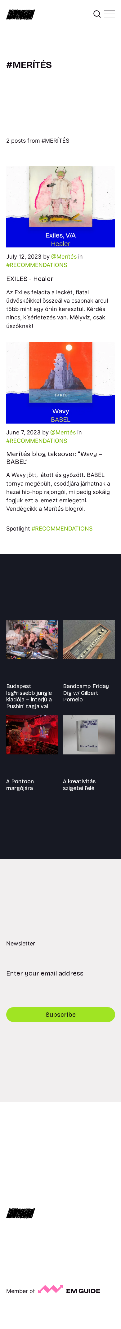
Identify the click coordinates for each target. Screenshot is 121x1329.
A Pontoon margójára (20, 785)
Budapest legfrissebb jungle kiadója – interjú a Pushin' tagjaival (29, 696)
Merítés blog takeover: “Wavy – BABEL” (54, 458)
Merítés (66, 256)
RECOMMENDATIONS (38, 264)
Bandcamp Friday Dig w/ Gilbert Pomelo (86, 693)
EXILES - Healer (29, 279)
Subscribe (61, 1014)
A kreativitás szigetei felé (79, 785)
